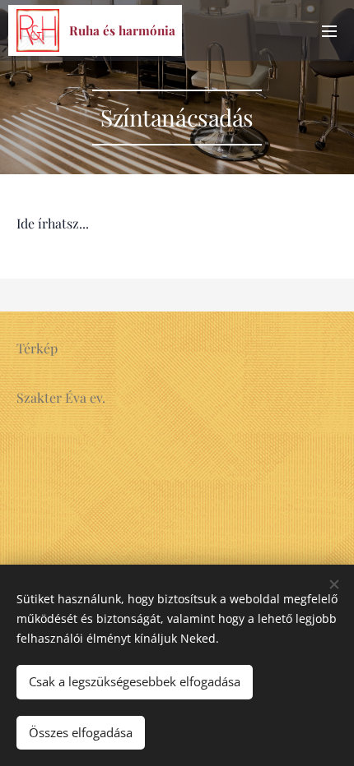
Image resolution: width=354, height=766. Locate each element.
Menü (329, 30)
